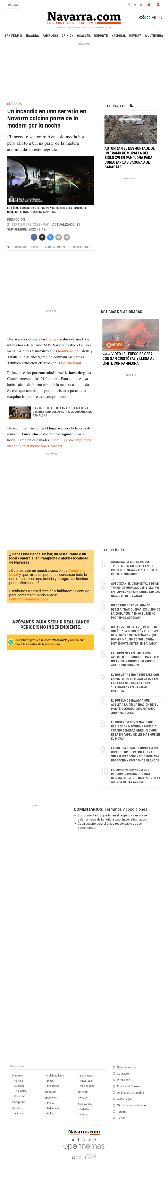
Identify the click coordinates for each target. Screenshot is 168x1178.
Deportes (51, 1098)
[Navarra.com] (84, 17)
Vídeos (84, 1114)
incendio (63, 247)
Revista (135, 35)
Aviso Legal (124, 1099)
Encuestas (53, 1085)
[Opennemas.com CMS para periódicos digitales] (84, 1150)
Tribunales (20, 1090)
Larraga (49, 247)
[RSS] (95, 1140)
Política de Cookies (129, 1086)
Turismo (122, 1112)
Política (18, 1080)
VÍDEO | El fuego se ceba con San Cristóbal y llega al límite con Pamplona (128, 358)
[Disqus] (116, 889)
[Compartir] (34, 237)
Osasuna (84, 35)
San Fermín (13, 35)
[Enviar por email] (58, 237)
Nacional (118, 35)
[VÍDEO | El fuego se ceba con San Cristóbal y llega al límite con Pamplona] (130, 335)
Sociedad (19, 1096)
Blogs (50, 1080)
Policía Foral (71, 362)
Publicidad (123, 1080)
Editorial (19, 1113)
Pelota (50, 1113)
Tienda (121, 1118)
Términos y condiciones (125, 809)
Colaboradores (55, 1075)
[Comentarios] (66, 237)
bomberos (20, 247)
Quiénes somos (126, 1067)
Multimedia (154, 35)
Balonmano (86, 1075)
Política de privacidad (130, 1093)
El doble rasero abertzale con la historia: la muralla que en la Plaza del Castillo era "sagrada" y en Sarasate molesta (135, 683)
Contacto (123, 1073)
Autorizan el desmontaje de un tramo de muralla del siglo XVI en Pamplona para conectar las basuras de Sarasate (129, 158)
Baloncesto (53, 1108)
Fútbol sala (86, 1080)
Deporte (101, 35)
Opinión (68, 35)
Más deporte (87, 1085)
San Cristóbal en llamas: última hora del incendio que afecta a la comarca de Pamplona (62, 412)
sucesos (35, 247)
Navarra (32, 35)
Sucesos (19, 1085)
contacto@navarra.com (28, 599)
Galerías (85, 1109)
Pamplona (50, 35)
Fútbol (50, 1103)
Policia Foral (81, 247)
